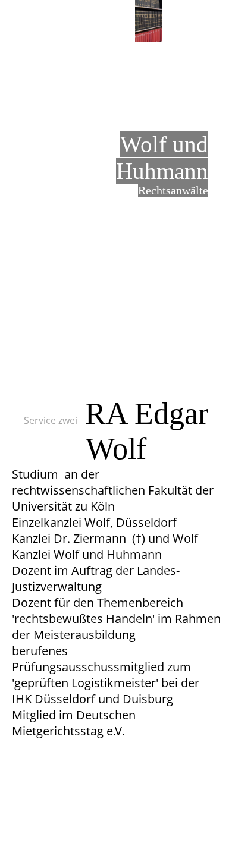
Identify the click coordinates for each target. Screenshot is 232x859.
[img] (148, 21)
